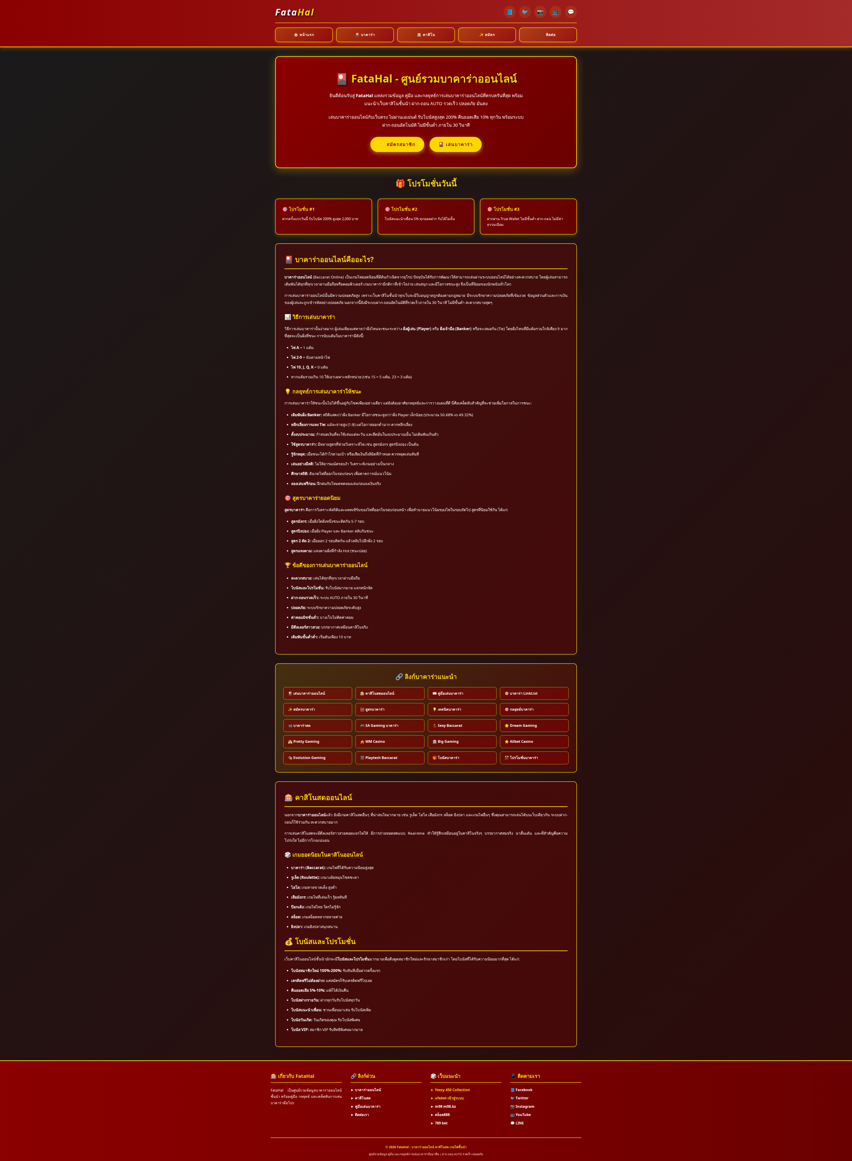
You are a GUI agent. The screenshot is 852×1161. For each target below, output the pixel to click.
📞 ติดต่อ (548, 34)
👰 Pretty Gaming (303, 741)
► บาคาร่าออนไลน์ (366, 1089)
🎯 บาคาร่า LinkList (521, 693)
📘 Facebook (521, 1089)
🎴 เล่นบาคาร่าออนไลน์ (306, 693)
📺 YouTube (520, 1114)
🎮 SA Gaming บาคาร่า (379, 725)
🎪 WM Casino (372, 741)
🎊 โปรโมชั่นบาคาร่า (521, 757)
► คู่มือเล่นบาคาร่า (366, 1106)
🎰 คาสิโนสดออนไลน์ (377, 693)
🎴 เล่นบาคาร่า (455, 144)
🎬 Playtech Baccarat (378, 757)
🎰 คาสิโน (426, 34)
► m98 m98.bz (443, 1106)
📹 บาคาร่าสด (299, 725)
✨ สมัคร (487, 34)
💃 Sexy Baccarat (447, 725)
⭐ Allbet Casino (519, 741)
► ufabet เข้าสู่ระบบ (447, 1098)
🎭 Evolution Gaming (306, 757)
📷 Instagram (522, 1106)
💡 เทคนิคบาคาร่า (446, 709)
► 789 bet (439, 1123)
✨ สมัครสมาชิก (397, 144)
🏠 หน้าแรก (304, 34)
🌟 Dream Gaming (521, 725)
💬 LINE (517, 1123)
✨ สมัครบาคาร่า (301, 709)
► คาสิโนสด (361, 1098)
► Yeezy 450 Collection (450, 1089)
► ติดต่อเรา (360, 1114)
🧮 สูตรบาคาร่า (372, 709)
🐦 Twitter (519, 1098)
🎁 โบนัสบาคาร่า (445, 757)
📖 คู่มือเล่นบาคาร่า (447, 693)
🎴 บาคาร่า (365, 34)
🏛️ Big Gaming (445, 741)
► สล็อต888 (440, 1114)
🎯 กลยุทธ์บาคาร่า (519, 709)
